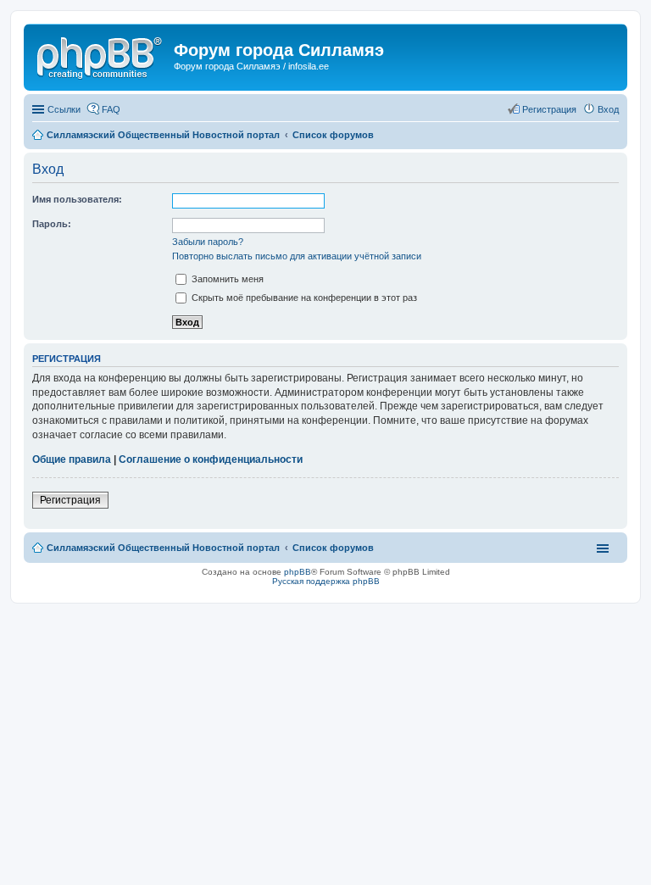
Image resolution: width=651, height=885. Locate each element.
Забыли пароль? (207, 242)
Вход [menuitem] (608, 109)
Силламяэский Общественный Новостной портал (163, 548)
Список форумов (333, 548)
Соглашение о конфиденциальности (211, 459)
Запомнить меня (226, 279)
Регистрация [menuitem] (549, 109)
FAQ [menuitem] (111, 109)
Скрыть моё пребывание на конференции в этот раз (303, 297)
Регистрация (70, 500)
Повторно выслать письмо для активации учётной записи (296, 256)
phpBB (297, 571)
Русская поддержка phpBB (326, 581)
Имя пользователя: (77, 199)
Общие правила (71, 459)
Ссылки (64, 109)
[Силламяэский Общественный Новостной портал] (101, 55)
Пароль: (51, 224)
